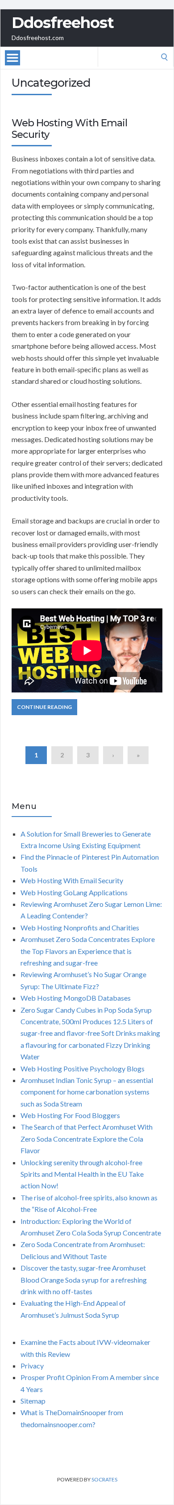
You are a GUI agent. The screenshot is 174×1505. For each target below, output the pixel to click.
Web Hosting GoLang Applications (74, 892)
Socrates (104, 1479)
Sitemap (33, 1400)
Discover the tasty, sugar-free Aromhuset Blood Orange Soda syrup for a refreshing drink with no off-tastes (84, 1280)
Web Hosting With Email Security (69, 129)
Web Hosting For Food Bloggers (70, 1115)
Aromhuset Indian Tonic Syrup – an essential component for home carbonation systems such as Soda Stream (87, 1092)
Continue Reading (44, 707)
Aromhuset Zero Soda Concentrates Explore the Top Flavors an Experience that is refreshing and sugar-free (88, 951)
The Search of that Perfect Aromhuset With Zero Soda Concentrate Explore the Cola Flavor (87, 1139)
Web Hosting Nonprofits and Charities (80, 927)
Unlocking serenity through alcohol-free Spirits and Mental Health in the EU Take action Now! (82, 1174)
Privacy (32, 1365)
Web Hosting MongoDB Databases (76, 998)
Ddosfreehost (63, 22)
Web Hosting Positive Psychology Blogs (83, 1068)
